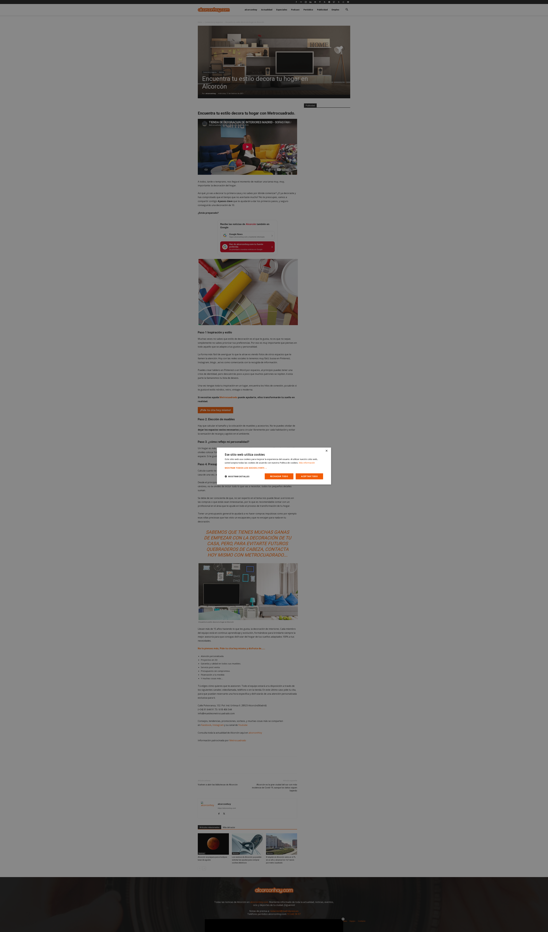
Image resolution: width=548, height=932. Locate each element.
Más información (307, 462)
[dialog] (274, 466)
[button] (274, 467)
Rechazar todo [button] (279, 476)
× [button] (326, 451)
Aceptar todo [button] (309, 476)
